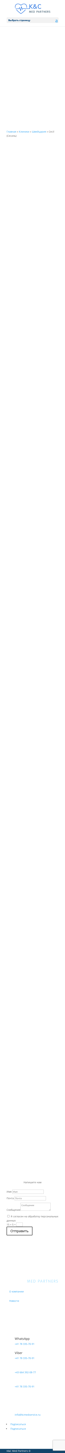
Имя (9, 1191)
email (19, 1409)
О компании (16, 1291)
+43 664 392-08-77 (26, 46)
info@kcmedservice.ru (28, 1414)
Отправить (19, 1231)
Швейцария (39, 131)
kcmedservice (23, 76)
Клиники (24, 131)
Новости (14, 1300)
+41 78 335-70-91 (26, 61)
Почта (10, 1198)
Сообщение (13, 1209)
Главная (11, 131)
